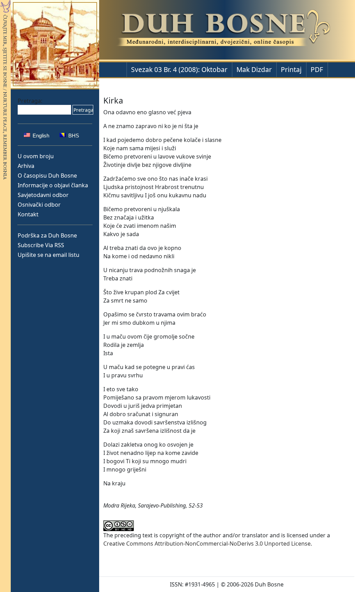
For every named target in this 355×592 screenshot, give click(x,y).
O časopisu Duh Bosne (47, 175)
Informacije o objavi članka (53, 185)
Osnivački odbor (39, 204)
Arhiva (26, 166)
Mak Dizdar (254, 69)
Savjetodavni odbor (43, 195)
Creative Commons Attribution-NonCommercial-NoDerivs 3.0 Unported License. (207, 543)
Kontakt (28, 214)
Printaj (291, 69)
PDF (317, 69)
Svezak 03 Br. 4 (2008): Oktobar (179, 69)
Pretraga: (30, 101)
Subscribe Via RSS (41, 245)
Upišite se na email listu (48, 255)
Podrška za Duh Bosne (47, 235)
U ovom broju (36, 156)
